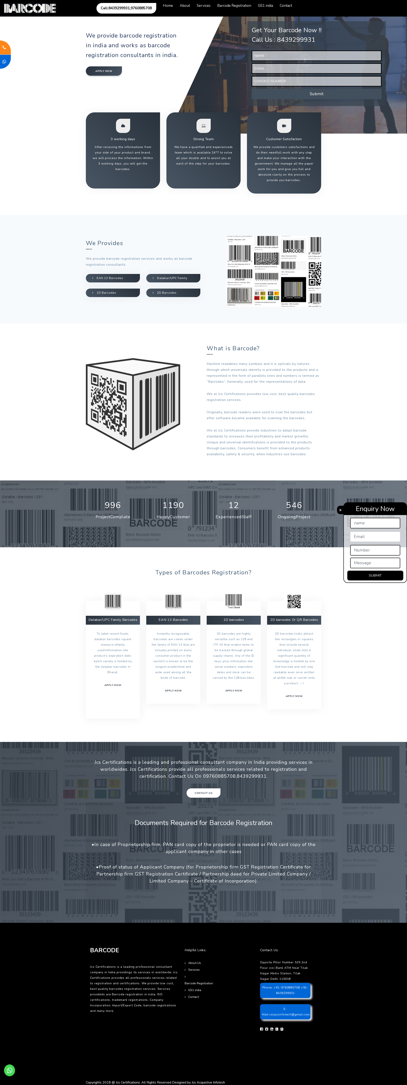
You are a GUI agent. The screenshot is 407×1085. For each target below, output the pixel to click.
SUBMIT (375, 575)
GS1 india (265, 5)
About (185, 5)
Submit (316, 94)
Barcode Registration (234, 5)
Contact (286, 5)
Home (168, 5)
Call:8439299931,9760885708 (126, 8)
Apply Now (294, 696)
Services (203, 5)
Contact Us (204, 793)
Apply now (103, 71)
